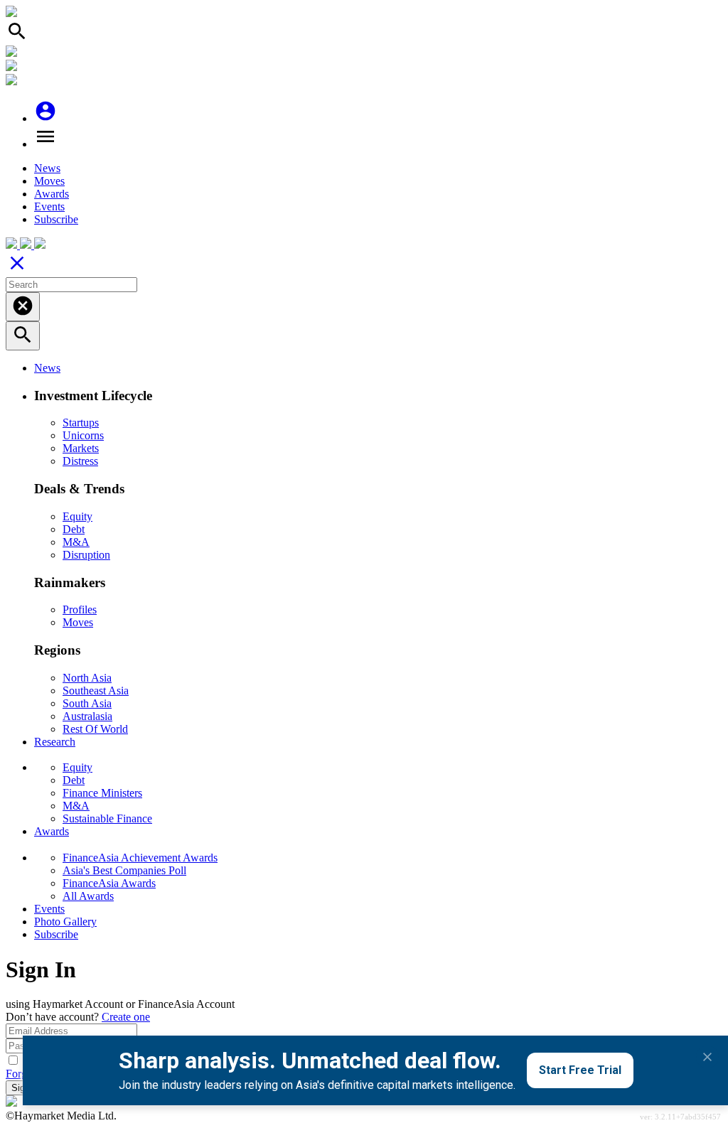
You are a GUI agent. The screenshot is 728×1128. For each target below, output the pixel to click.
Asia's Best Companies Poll (124, 870)
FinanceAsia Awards (109, 883)
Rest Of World (95, 729)
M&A (76, 542)
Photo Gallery (65, 921)
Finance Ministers (102, 793)
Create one (126, 1017)
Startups (81, 423)
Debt (74, 529)
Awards (51, 194)
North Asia (87, 678)
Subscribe (56, 219)
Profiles (80, 609)
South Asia (87, 703)
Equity (77, 516)
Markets (81, 448)
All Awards (88, 896)
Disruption (86, 555)
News (47, 168)
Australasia (87, 716)
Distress (80, 461)
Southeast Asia (96, 690)
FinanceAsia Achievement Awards (140, 858)
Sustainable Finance (107, 818)
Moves (49, 181)
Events (49, 206)
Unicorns (83, 435)
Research (54, 742)
